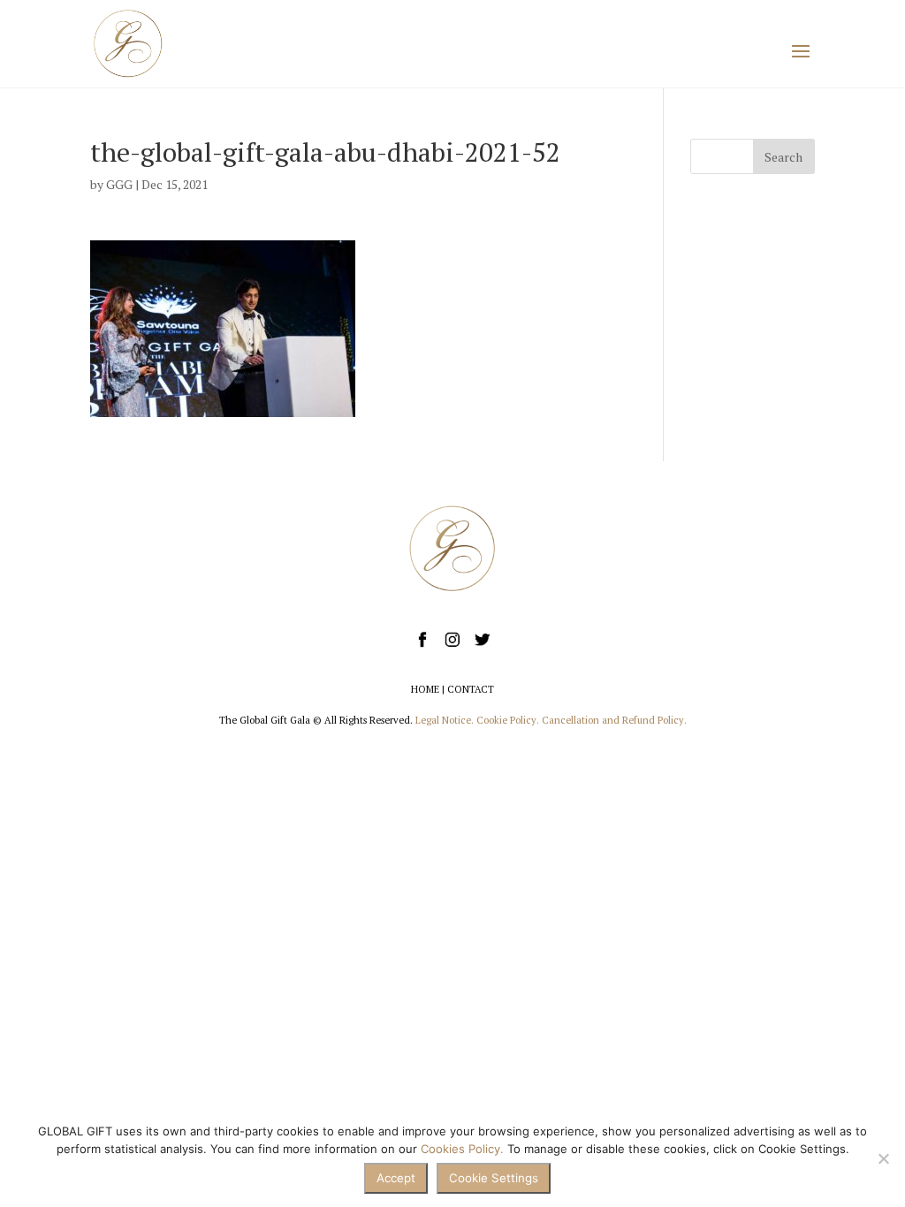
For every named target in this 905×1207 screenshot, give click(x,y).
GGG (119, 184)
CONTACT (470, 689)
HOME (425, 689)
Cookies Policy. (462, 1149)
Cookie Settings (493, 1178)
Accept (395, 1178)
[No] (883, 1158)
